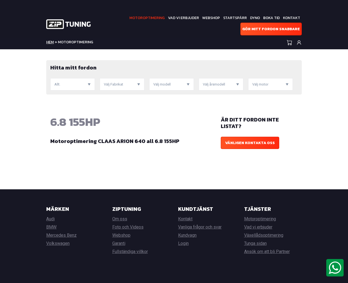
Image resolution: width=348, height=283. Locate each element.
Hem (50, 42)
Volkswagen (58, 243)
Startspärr (235, 17)
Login (183, 243)
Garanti (118, 243)
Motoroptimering (147, 17)
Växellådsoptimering (263, 235)
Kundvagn (187, 235)
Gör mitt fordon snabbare (271, 29)
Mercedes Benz (61, 235)
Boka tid (271, 17)
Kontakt (291, 17)
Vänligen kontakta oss (250, 143)
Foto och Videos (128, 227)
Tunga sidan (255, 243)
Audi (50, 218)
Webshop (211, 17)
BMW (51, 227)
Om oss (119, 218)
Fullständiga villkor (130, 251)
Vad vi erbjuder (183, 17)
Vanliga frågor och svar (200, 227)
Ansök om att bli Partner (267, 251)
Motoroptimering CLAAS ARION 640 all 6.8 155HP (114, 141)
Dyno (255, 17)
